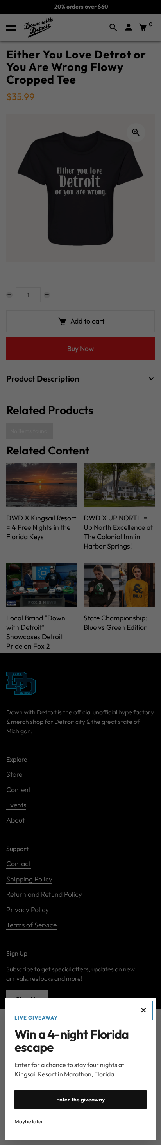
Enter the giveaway (80, 1099)
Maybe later (28, 1121)
